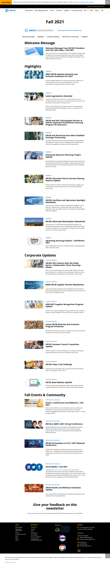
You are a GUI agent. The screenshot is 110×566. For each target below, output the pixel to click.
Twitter (56, 470)
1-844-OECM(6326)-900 (85, 537)
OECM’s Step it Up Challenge (59, 364)
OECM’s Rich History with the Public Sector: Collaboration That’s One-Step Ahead (63, 265)
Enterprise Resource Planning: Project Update (63, 156)
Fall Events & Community (70, 37)
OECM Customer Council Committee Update (62, 345)
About (97, 10)
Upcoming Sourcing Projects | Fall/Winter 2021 (65, 241)
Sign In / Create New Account (95, 6)
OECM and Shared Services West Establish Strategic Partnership (65, 136)
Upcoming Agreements (41, 10)
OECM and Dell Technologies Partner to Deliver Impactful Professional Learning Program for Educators (64, 122)
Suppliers (66, 10)
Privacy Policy (9, 559)
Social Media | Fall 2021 (56, 466)
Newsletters (34, 533)
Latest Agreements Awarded (59, 96)
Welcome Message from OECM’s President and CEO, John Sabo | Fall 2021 (65, 49)
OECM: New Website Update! (59, 382)
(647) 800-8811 (83, 544)
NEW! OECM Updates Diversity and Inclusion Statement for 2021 (62, 75)
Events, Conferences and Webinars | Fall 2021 (64, 403)
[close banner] (107, 2)
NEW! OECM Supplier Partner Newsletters (65, 284)
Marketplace (29, 10)
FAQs (32, 531)
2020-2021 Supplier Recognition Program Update (64, 305)
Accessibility (34, 535)
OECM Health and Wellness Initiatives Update (63, 488)
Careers (33, 529)
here (31, 513)
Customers (59, 10)
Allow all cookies (10, 562)
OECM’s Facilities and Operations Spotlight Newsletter (65, 201)
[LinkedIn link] (79, 550)
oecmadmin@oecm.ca (85, 546)
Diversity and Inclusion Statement (36, 539)
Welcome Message (28, 37)
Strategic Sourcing (76, 10)
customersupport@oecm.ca (87, 539)
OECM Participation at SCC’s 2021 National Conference (65, 444)
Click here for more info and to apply (83, 2)
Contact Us (34, 527)
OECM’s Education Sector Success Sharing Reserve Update (65, 179)
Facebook (61, 470)
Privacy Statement (36, 537)
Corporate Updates (53, 37)
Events (52, 10)
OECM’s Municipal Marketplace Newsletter (65, 221)
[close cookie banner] (107, 556)
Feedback (84, 37)
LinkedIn (69, 470)
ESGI (85, 10)
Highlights (40, 37)
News (91, 10)
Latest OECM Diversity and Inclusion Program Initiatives (62, 325)
